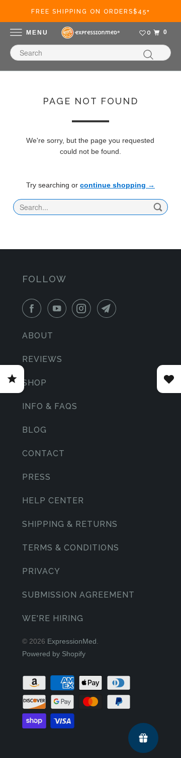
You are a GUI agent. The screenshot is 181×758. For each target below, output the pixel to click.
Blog (34, 430)
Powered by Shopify (53, 654)
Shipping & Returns (70, 524)
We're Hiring (52, 618)
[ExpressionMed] (90, 32)
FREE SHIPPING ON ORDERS (90, 11)
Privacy (41, 571)
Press (36, 477)
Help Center (53, 500)
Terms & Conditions (70, 547)
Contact (43, 453)
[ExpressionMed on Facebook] (33, 308)
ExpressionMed (72, 641)
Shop (34, 383)
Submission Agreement (78, 595)
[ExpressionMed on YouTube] (58, 308)
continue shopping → (117, 185)
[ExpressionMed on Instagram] (83, 308)
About (37, 335)
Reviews (42, 359)
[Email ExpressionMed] (108, 308)
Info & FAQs (49, 406)
